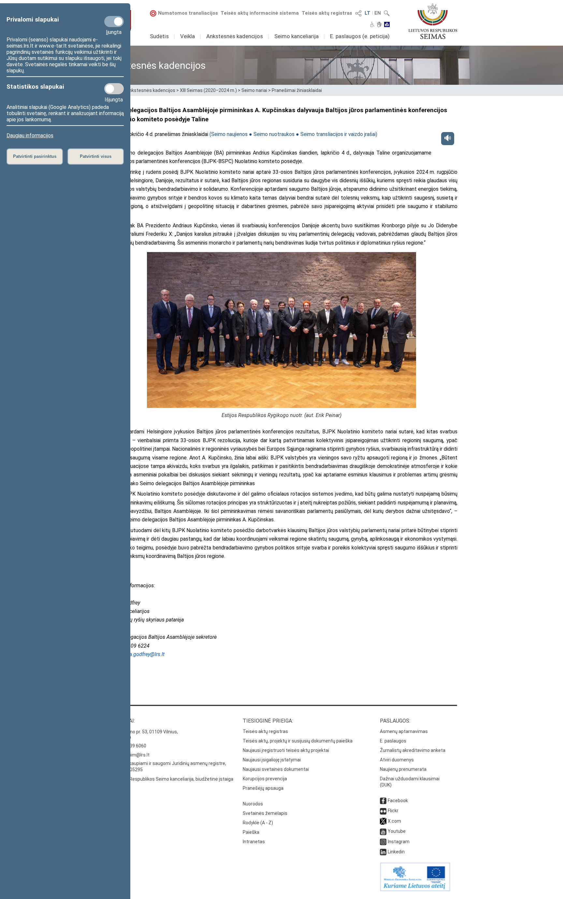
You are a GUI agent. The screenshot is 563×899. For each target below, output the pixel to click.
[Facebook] (383, 800)
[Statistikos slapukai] (114, 88)
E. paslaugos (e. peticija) (360, 36)
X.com (394, 821)
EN (377, 13)
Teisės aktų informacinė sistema (260, 13)
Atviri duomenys (397, 759)
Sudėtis (159, 36)
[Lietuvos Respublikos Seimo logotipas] (432, 21)
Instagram (399, 841)
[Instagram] (383, 841)
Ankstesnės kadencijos (234, 36)
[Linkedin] (383, 851)
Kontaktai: (120, 721)
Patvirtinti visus (95, 156)
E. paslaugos (393, 740)
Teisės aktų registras (327, 13)
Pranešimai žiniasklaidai (297, 90)
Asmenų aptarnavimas (404, 731)
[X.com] (383, 821)
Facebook (398, 800)
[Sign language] (379, 25)
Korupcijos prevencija (265, 778)
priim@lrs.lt (138, 754)
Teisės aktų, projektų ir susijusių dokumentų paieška (298, 740)
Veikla (187, 36)
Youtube (397, 831)
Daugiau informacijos (30, 135)
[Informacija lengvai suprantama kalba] (387, 25)
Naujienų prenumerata (403, 769)
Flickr (393, 810)
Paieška (251, 832)
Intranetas (254, 841)
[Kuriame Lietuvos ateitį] (415, 889)
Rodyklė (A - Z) (258, 822)
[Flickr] (383, 810)
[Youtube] (383, 831)
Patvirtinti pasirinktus (34, 156)
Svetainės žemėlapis (265, 813)
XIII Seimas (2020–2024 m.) (208, 90)
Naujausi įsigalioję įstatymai (272, 759)
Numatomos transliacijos (188, 13)
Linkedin (396, 851)
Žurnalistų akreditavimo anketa (412, 750)
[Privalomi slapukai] (114, 21)
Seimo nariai (254, 90)
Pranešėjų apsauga (263, 788)
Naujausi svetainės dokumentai (276, 769)
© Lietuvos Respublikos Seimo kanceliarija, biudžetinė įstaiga (169, 779)
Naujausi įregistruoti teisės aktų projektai (286, 750)
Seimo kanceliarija (296, 36)
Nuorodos (253, 803)
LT (367, 13)
